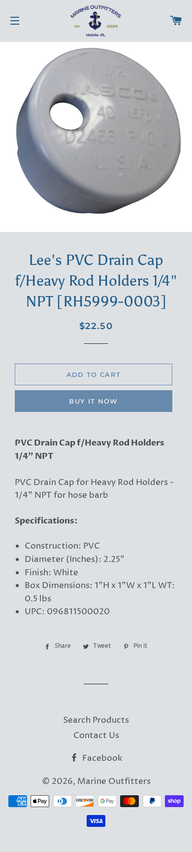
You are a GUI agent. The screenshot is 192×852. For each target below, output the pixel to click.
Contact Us (96, 735)
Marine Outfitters (114, 781)
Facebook (101, 758)
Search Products (96, 720)
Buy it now (93, 401)
